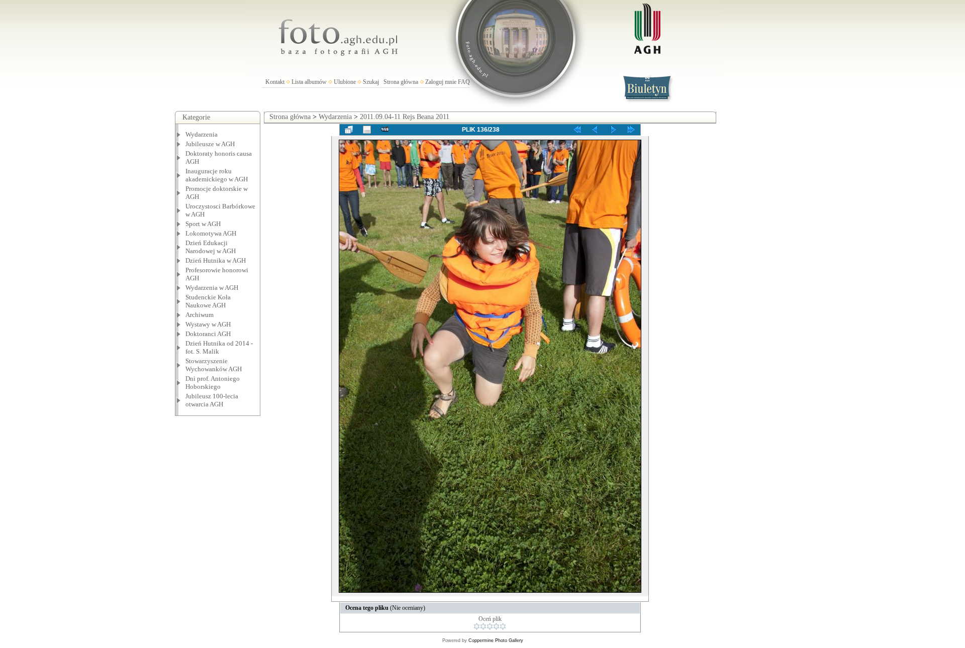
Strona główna (400, 81)
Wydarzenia (201, 134)
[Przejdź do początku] (577, 129)
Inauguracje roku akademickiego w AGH (216, 175)
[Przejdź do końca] (631, 129)
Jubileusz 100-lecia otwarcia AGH (211, 400)
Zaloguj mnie (440, 81)
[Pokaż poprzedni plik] (595, 129)
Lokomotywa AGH (210, 233)
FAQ (464, 81)
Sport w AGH (203, 224)
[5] (503, 626)
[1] (476, 626)
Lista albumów (309, 81)
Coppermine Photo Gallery (495, 640)
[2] (483, 626)
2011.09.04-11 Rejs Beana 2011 (404, 117)
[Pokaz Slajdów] (385, 129)
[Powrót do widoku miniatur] (349, 129)
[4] (496, 626)
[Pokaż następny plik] (613, 129)
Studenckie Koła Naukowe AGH (208, 301)
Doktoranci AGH (208, 334)
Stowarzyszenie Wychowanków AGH (213, 365)
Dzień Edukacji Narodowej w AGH (210, 247)
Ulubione (345, 81)
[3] (490, 626)
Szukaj (371, 81)
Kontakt (274, 81)
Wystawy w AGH (208, 324)
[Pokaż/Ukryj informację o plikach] (367, 129)
